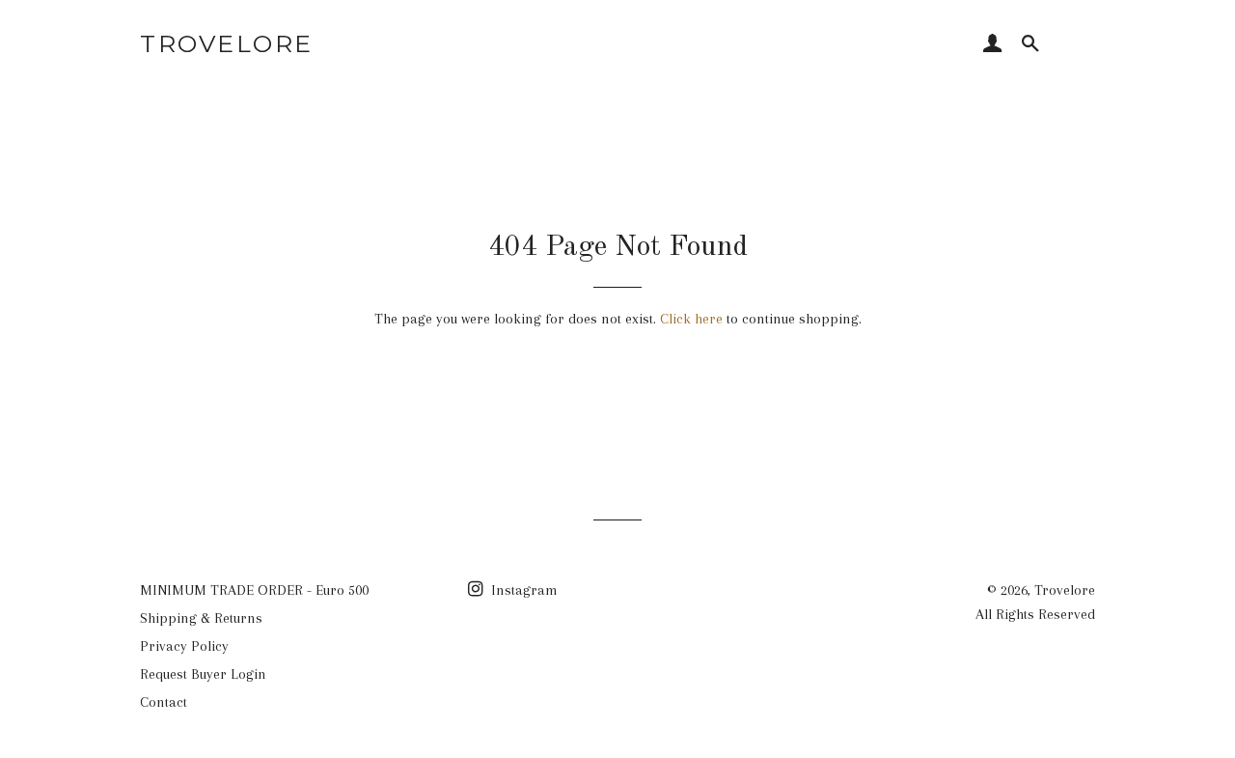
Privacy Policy (184, 646)
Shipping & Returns (201, 618)
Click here (691, 318)
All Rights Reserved (1035, 614)
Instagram (522, 590)
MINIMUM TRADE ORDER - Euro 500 (254, 590)
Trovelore (227, 43)
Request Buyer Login (203, 674)
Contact (163, 702)
